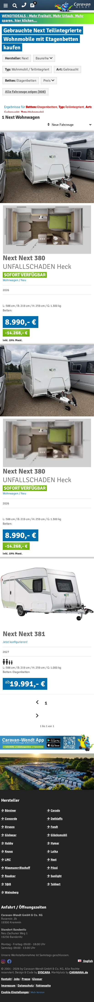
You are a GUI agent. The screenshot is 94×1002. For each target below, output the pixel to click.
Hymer (55, 843)
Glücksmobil (59, 835)
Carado (55, 810)
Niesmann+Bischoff (17, 868)
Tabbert (55, 884)
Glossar (37, 979)
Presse (26, 979)
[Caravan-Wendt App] (47, 751)
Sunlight (56, 876)
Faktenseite (43, 985)
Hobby (9, 843)
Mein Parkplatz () (36, 6)
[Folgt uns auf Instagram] (3, 962)
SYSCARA (44, 972)
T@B (8, 884)
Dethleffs (57, 819)
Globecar (10, 835)
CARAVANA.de (78, 972)
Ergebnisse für (14, 107)
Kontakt (6, 979)
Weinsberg (11, 892)
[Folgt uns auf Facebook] (10, 962)
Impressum (8, 985)
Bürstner (10, 810)
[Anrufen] (24, 4)
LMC (8, 859)
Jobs (17, 979)
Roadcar (10, 876)
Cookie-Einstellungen (15, 992)
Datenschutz (26, 985)
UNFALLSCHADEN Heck (37, 262)
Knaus (9, 851)
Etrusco (10, 827)
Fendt (54, 827)
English (88, 961)
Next (54, 859)
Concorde (11, 819)
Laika (54, 851)
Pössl (54, 868)
